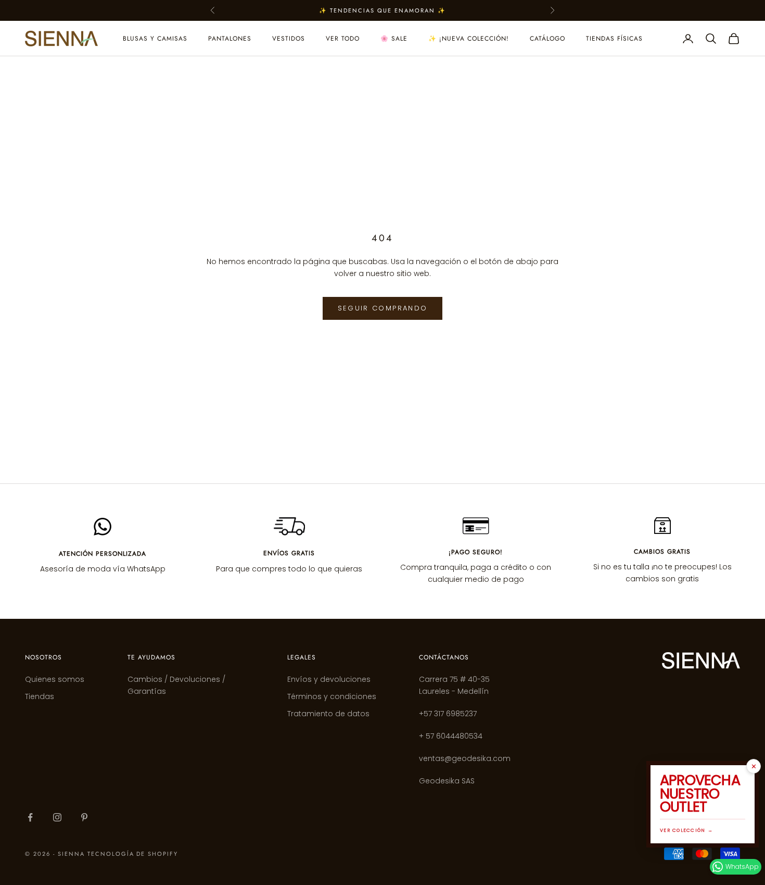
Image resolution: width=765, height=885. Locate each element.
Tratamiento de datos (328, 713)
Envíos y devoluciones (329, 679)
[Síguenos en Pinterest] (84, 817)
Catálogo (547, 38)
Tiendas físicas (614, 38)
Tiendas (39, 696)
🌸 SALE (393, 38)
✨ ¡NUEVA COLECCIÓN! (468, 38)
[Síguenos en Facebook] (30, 817)
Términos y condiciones (331, 696)
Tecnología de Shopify (132, 854)
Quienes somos (54, 679)
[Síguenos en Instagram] (57, 817)
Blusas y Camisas (155, 38)
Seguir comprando (382, 308)
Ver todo (343, 38)
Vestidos (288, 38)
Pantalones (229, 38)
